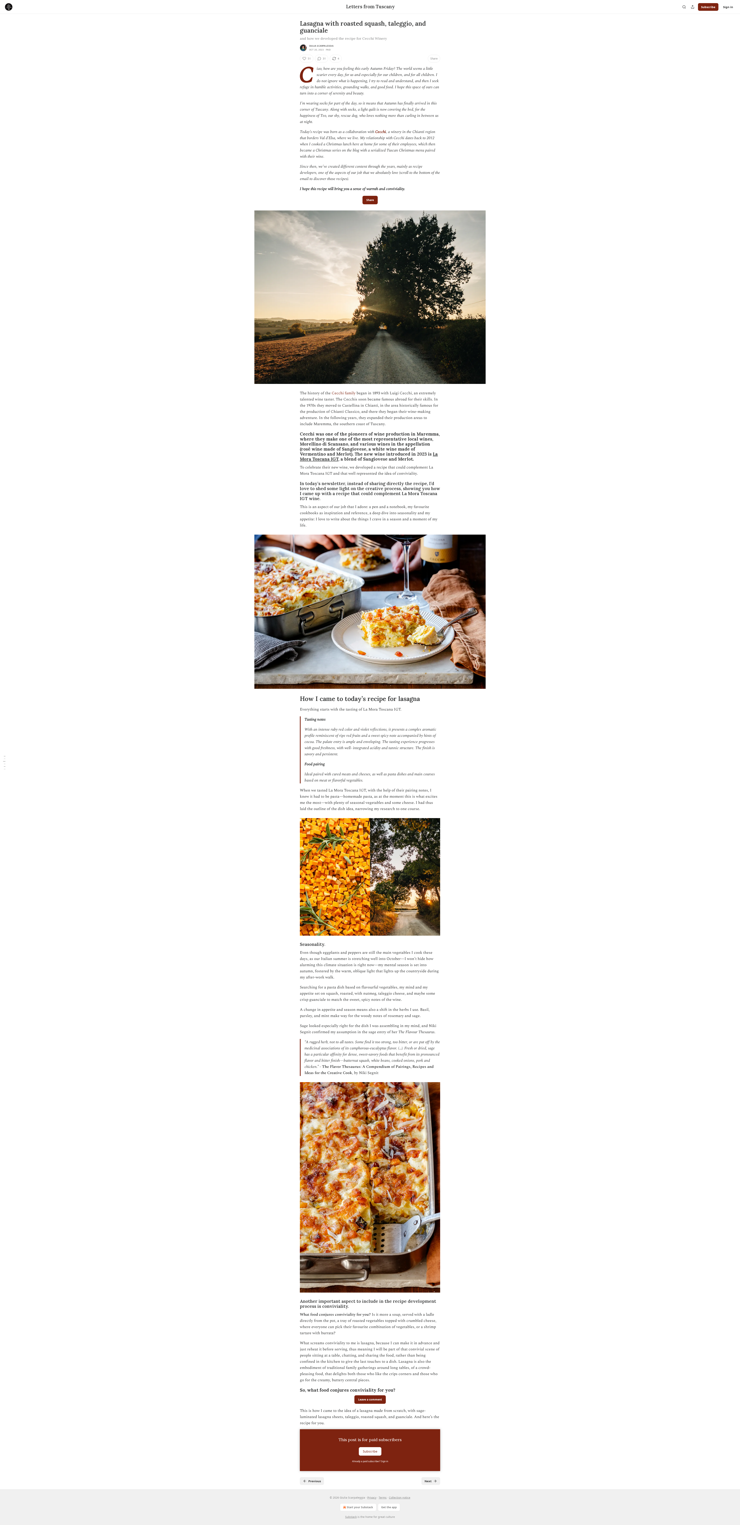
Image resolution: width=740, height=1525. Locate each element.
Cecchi (380, 132)
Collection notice (399, 1497)
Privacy (371, 1497)
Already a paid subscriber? (370, 1461)
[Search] (684, 7)
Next (428, 1481)
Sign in (728, 7)
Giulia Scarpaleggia (321, 46)
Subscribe (708, 7)
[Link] (294, 446)
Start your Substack (360, 1507)
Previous (314, 1481)
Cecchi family (344, 393)
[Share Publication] (692, 7)
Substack (351, 1517)
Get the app (389, 1507)
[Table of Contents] (4, 762)
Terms (383, 1497)
